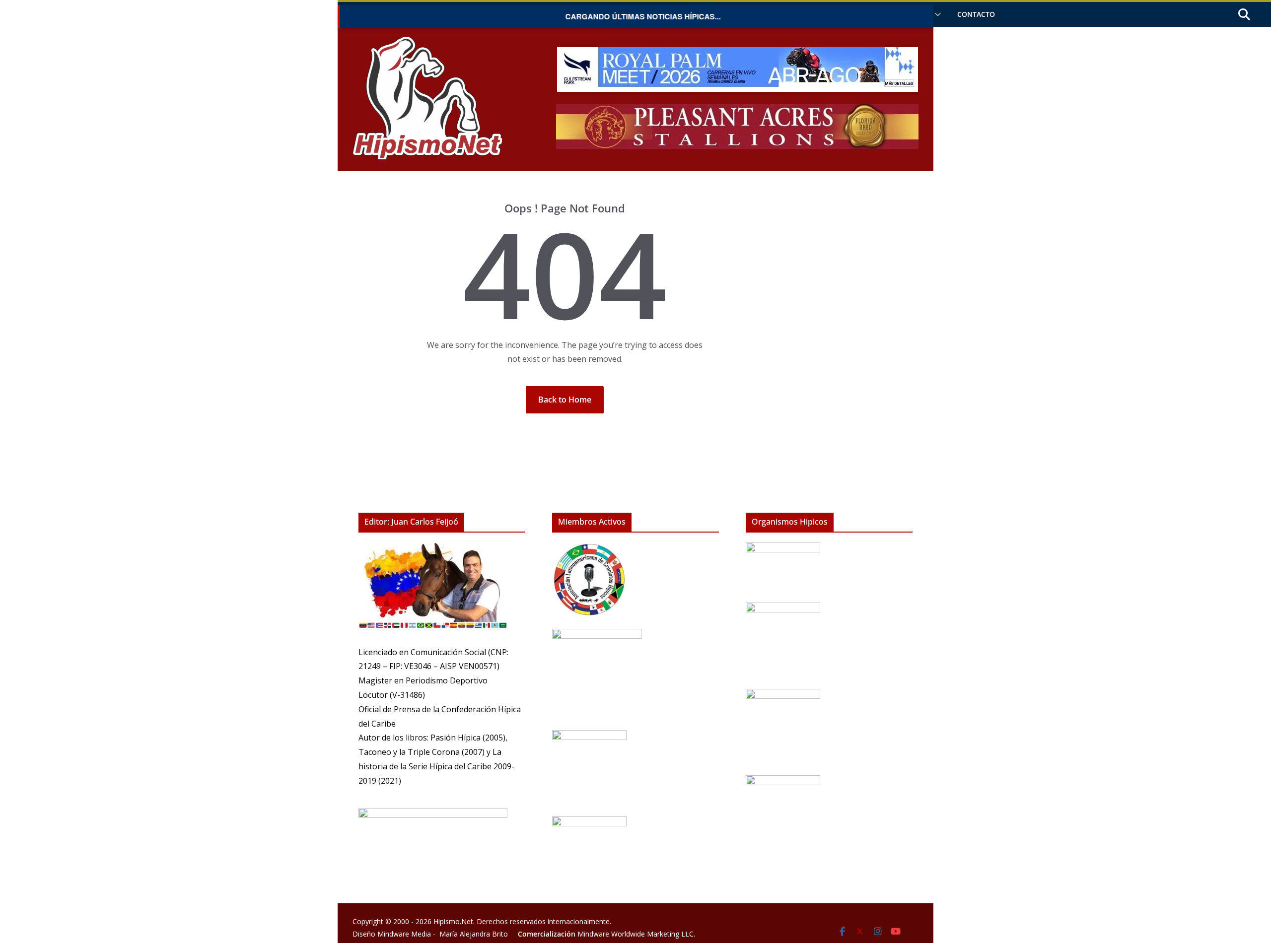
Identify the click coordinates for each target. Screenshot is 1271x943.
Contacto (976, 14)
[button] (935, 14)
